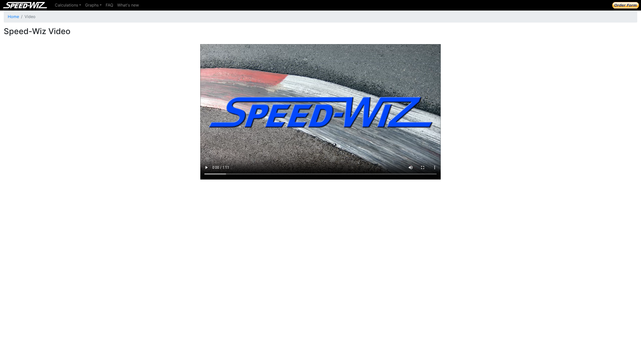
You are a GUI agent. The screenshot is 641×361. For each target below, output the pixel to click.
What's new (128, 5)
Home (13, 16)
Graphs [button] (92, 5)
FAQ (109, 5)
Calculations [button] (66, 5)
